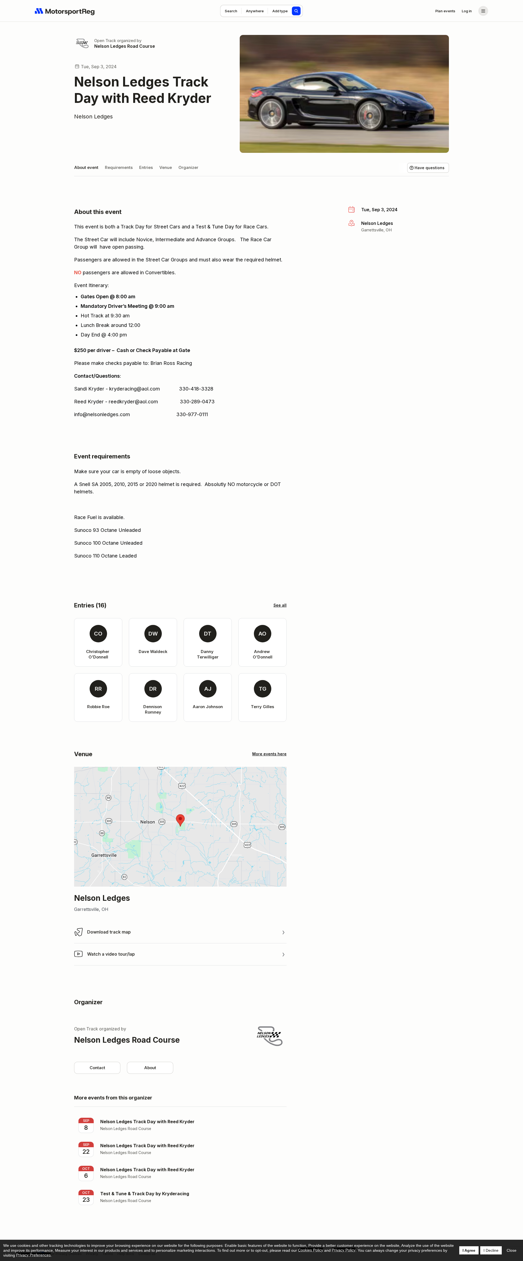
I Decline (491, 1250)
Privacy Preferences (33, 1255)
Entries (146, 167)
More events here (269, 754)
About (150, 1067)
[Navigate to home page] (65, 10)
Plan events (445, 11)
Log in (467, 11)
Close (511, 1250)
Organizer (188, 167)
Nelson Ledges (93, 116)
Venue (165, 167)
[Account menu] (483, 11)
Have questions (430, 167)
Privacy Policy (343, 1250)
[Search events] (296, 11)
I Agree (469, 1250)
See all (280, 605)
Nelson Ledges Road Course (124, 46)
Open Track (105, 40)
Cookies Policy (310, 1250)
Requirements (119, 167)
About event (86, 167)
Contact (97, 1067)
